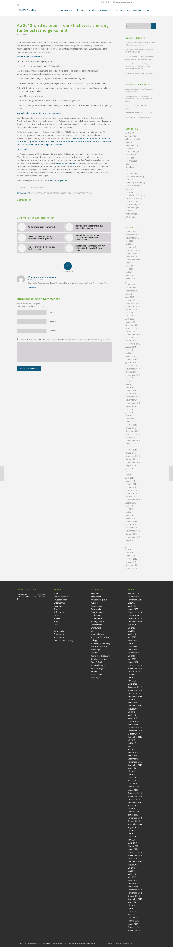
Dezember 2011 (132, 565)
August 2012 (130, 540)
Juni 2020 (129, 315)
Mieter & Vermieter (133, 185)
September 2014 (132, 462)
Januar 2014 (130, 487)
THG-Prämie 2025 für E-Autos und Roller (139, 73)
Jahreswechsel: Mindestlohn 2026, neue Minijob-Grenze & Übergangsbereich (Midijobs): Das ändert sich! (138, 66)
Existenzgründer (61, 596)
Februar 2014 (131, 484)
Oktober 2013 (131, 496)
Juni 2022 (129, 281)
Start (56, 593)
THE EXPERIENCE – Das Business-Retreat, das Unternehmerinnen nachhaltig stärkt (139, 57)
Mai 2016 (129, 415)
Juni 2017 (129, 381)
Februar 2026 (131, 231)
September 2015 (132, 440)
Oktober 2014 (131, 459)
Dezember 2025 (132, 234)
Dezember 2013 (132, 490)
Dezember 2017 (132, 365)
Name (53, 312)
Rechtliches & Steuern (135, 195)
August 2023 (130, 262)
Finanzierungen (132, 151)
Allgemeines (22, 34)
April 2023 (129, 275)
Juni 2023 (129, 269)
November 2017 (132, 368)
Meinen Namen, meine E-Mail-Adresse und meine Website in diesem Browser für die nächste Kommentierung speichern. (66, 340)
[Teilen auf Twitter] (64, 207)
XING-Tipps (130, 217)
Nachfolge (129, 189)
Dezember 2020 (132, 303)
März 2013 (130, 518)
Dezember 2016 (132, 396)
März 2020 (130, 322)
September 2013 (132, 499)
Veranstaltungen (132, 204)
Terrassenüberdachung (132, 106)
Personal (129, 192)
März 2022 (130, 284)
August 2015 (130, 443)
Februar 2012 (131, 559)
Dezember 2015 (132, 431)
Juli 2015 (129, 446)
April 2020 (129, 319)
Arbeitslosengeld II (133, 139)
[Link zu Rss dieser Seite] (154, 2)
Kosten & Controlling (134, 176)
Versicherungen (132, 207)
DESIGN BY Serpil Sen (60, 943)
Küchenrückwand (131, 96)
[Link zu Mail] (150, 2)
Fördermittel (130, 154)
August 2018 (130, 347)
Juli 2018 (129, 350)
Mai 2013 (129, 512)
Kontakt (57, 618)
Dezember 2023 (132, 256)
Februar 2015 (131, 449)
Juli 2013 (129, 506)
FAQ (56, 624)
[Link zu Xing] (138, 2)
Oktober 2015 (131, 437)
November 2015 (132, 434)
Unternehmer (59, 603)
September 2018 (132, 343)
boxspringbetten (130, 89)
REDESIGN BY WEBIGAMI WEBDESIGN (82, 943)
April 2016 (129, 418)
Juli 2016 (129, 409)
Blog (56, 621)
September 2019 (132, 334)
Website (53, 331)
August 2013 (130, 503)
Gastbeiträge (131, 164)
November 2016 (132, 400)
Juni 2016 (129, 412)
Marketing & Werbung (135, 182)
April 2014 (129, 478)
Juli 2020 (129, 312)
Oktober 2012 (131, 534)
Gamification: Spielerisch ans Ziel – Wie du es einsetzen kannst (138, 98)
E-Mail (53, 321)
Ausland (128, 142)
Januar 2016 (130, 428)
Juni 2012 (129, 546)
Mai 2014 (129, 474)
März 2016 (130, 421)
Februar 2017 (131, 390)
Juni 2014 (129, 471)
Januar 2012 (130, 562)
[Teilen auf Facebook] (33, 207)
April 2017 (129, 387)
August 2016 (130, 406)
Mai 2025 (129, 244)
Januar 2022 (130, 287)
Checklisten (59, 634)
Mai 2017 (129, 384)
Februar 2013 (131, 521)
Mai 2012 (129, 549)
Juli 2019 (129, 337)
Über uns (58, 606)
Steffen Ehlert (39, 187)
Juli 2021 (129, 294)
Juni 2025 (129, 241)
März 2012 (130, 555)
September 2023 (132, 259)
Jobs (127, 170)
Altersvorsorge (38, 193)
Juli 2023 (129, 265)
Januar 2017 (130, 393)
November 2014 (132, 456)
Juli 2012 (129, 543)
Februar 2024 (131, 253)
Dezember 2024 (132, 250)
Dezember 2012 (132, 527)
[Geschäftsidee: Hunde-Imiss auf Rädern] (2, 473)
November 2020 (132, 306)
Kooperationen (132, 173)
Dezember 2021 (132, 290)
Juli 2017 (129, 378)
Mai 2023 (129, 272)
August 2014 (130, 465)
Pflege (69, 193)
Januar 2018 (130, 362)
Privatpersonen (60, 599)
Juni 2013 (129, 509)
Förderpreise (131, 157)
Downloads (130, 148)
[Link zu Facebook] (142, 2)
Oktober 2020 (131, 309)
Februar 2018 (131, 359)
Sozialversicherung (82, 193)
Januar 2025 (130, 247)
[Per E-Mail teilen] (96, 207)
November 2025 (132, 238)
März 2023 (130, 278)
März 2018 (130, 356)
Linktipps (129, 179)
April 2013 (129, 515)
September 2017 (132, 375)
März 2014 (130, 481)
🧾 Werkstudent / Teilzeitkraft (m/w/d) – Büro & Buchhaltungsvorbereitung (140, 43)
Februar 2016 (131, 424)
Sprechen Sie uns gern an (56, 180)
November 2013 (132, 493)
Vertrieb (128, 210)
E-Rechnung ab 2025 (146, 113)
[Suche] (153, 10)
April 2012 (129, 552)
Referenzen (59, 612)
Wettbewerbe (131, 213)
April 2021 (129, 297)
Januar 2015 (130, 453)
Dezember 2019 (132, 325)
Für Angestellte (132, 161)
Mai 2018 (129, 353)
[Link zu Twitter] (146, 2)
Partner (57, 615)
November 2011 (132, 568)
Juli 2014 (129, 468)
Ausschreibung (131, 145)
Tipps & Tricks (131, 201)
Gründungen (130, 167)
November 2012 (132, 530)
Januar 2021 (130, 300)
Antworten (32, 288)
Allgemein (129, 132)
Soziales (57, 609)
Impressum (59, 637)
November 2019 (132, 328)
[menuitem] (66, 10)
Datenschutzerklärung (63, 640)
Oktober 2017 (131, 372)
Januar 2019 (130, 340)
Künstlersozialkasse (56, 193)
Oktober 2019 (131, 331)
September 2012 (132, 537)
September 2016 (132, 403)
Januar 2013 (130, 524)
